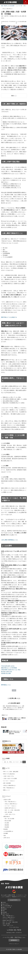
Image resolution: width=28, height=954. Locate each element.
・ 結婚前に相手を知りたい (7, 920)
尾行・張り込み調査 (9, 818)
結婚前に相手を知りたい (10, 808)
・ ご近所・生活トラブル (7, 925)
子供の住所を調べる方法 (7, 666)
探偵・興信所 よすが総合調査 (16, 949)
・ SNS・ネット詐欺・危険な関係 (9, 922)
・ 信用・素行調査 (5, 923)
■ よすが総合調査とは (6, 905)
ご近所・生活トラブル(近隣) (10, 778)
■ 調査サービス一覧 (6, 907)
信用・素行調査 (7, 783)
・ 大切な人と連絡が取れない (8, 917)
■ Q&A (3, 910)
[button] (14, 690)
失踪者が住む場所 (6, 673)
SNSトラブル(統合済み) (9, 773)
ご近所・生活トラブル (8, 776)
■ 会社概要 (4, 912)
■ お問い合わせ (5, 913)
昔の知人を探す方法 (6, 671)
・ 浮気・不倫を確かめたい (7, 915)
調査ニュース (6, 790)
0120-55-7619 (15, 930)
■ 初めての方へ (5, 904)
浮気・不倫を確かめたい (9, 787)
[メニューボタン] (2, 2)
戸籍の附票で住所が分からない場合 (10, 669)
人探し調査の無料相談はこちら (9, 540)
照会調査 (7, 827)
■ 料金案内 (4, 909)
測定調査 (7, 825)
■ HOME (3, 902)
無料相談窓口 (14, 940)
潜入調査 (7, 822)
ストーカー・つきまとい (9, 780)
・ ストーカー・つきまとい (7, 918)
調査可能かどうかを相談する (9, 317)
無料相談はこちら (6, 684)
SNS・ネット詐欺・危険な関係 (10, 771)
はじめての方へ (14, 900)
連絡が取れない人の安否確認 (9, 668)
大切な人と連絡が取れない (7, 8)
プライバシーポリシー (14, 943)
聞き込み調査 (8, 820)
